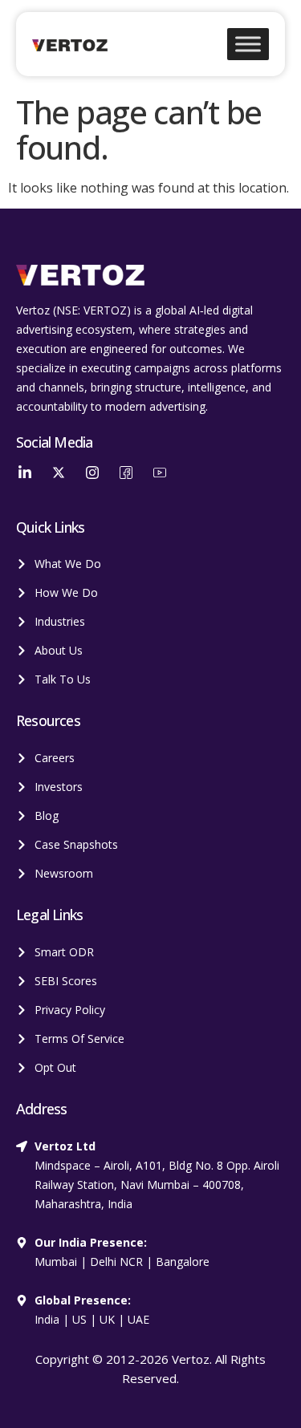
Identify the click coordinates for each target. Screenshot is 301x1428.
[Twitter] (59, 472)
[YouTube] (160, 472)
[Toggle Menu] (248, 43)
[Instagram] (92, 472)
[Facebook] (126, 472)
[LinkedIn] (25, 472)
